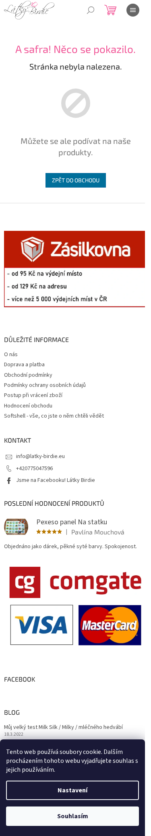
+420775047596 (34, 468)
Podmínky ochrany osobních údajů (45, 385)
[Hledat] (91, 10)
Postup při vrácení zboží (33, 395)
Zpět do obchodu (75, 180)
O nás (11, 354)
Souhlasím (72, 816)
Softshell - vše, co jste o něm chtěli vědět (54, 416)
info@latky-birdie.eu (40, 456)
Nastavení (72, 790)
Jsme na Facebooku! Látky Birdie (55, 480)
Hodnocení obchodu (28, 406)
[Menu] (133, 10)
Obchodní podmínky (28, 375)
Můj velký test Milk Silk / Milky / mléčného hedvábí (63, 727)
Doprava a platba (24, 365)
